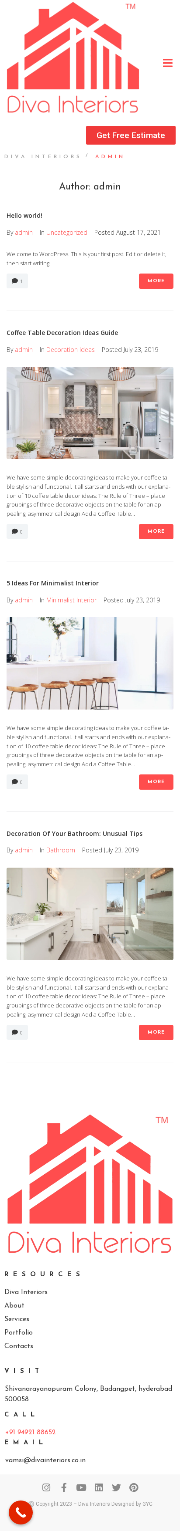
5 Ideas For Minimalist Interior (53, 583)
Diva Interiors (43, 156)
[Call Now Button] (21, 1512)
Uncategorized (66, 232)
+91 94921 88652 (30, 1432)
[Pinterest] (133, 1487)
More (156, 281)
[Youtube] (81, 1487)
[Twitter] (116, 1487)
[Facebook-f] (64, 1487)
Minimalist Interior (71, 600)
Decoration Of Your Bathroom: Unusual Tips (74, 833)
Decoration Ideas (70, 349)
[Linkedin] (99, 1487)
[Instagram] (46, 1487)
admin (24, 232)
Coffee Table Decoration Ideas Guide (62, 332)
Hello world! (24, 215)
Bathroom (60, 850)
